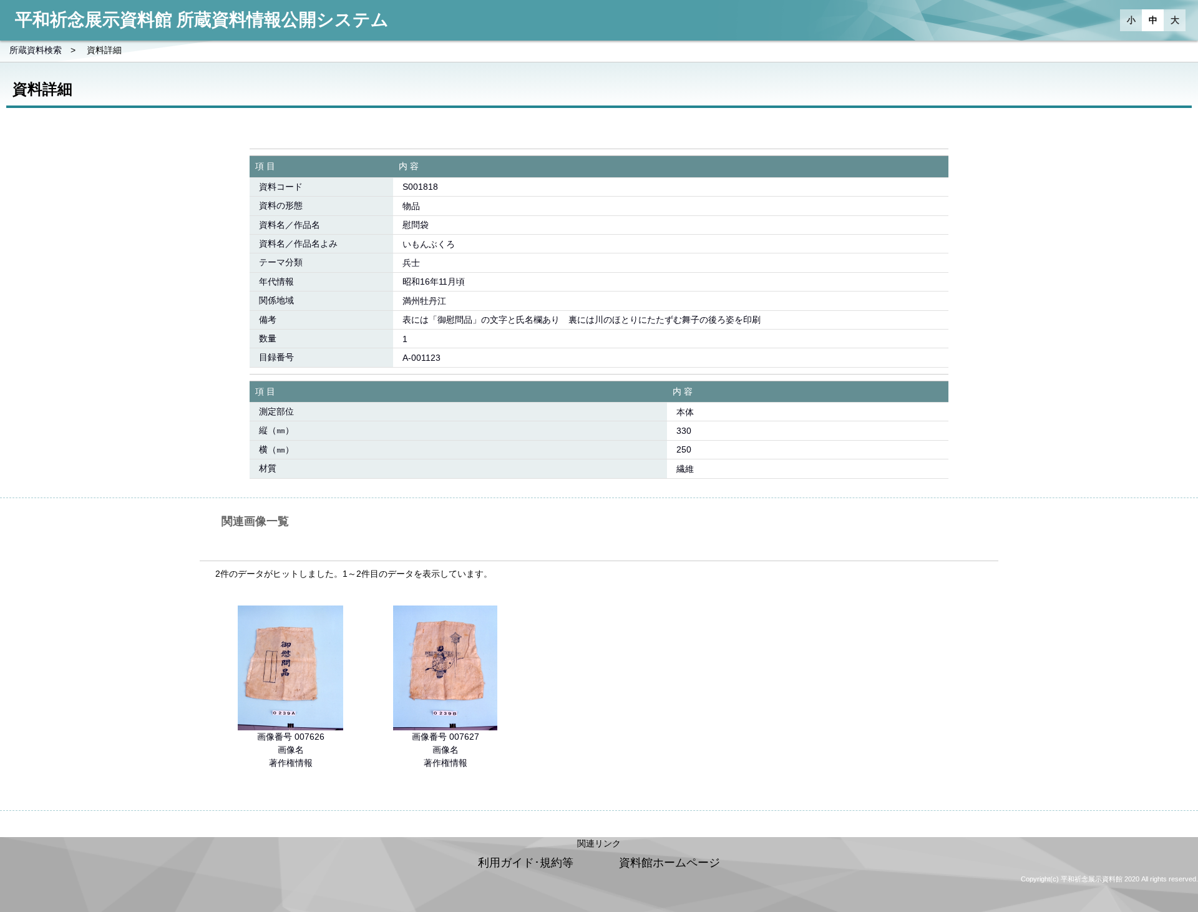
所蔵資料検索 (35, 50)
